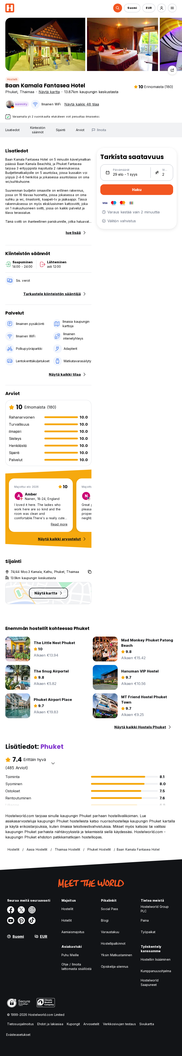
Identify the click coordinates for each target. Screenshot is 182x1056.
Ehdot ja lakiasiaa (50, 1024)
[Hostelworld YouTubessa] (10, 920)
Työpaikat (148, 932)
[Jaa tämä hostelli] (172, 70)
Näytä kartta (49, 92)
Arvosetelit (91, 1024)
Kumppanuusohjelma (156, 971)
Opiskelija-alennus (114, 966)
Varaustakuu (110, 932)
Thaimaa (27, 92)
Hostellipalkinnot (113, 943)
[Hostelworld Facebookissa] (10, 909)
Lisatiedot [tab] (12, 130)
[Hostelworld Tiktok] (32, 920)
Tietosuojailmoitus (20, 1024)
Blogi (105, 920)
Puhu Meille (70, 955)
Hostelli (12, 79)
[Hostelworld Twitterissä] (21, 909)
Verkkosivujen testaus (119, 1024)
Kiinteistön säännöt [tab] (37, 130)
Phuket (11, 92)
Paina (145, 920)
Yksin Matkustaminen (116, 955)
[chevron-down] (53, 763)
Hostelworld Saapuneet (149, 982)
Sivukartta (146, 1024)
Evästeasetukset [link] (18, 1034)
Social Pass (109, 909)
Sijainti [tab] (60, 130)
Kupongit (73, 1024)
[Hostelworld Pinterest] (21, 920)
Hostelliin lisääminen (155, 959)
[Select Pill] (117, 8)
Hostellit (67, 909)
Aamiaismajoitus (73, 932)
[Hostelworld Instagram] (32, 909)
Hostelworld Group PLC (155, 909)
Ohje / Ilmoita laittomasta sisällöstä (76, 966)
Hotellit (66, 920)
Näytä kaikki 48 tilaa (81, 104)
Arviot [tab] (80, 130)
